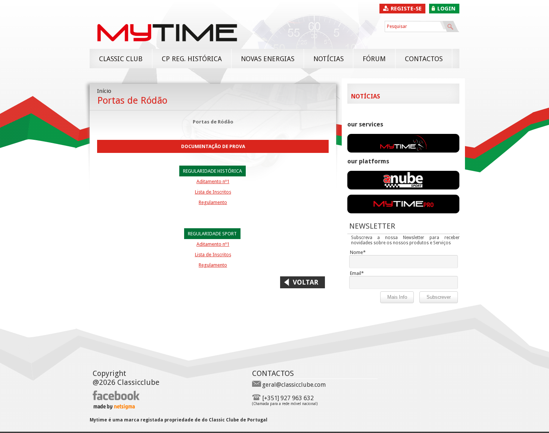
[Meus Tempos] (403, 188)
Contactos (424, 59)
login (446, 8)
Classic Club (121, 59)
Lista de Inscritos (213, 192)
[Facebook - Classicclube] (116, 398)
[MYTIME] (167, 45)
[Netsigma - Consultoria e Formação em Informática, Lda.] (114, 407)
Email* (357, 273)
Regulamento (213, 202)
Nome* (358, 252)
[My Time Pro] (403, 211)
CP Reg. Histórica (192, 59)
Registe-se (406, 8)
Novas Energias (267, 59)
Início (104, 91)
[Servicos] (403, 151)
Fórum (374, 59)
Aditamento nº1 (212, 181)
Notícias (328, 59)
